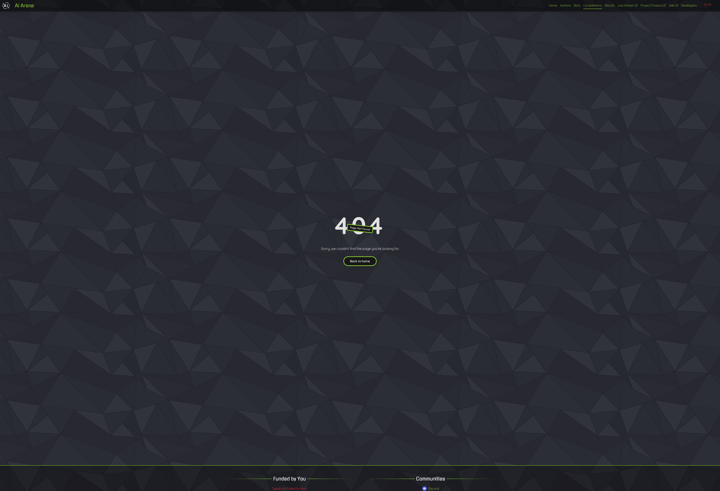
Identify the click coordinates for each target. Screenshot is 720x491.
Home (553, 5)
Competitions (592, 5)
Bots (577, 5)
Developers (689, 5)
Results (610, 5)
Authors (565, 5)
